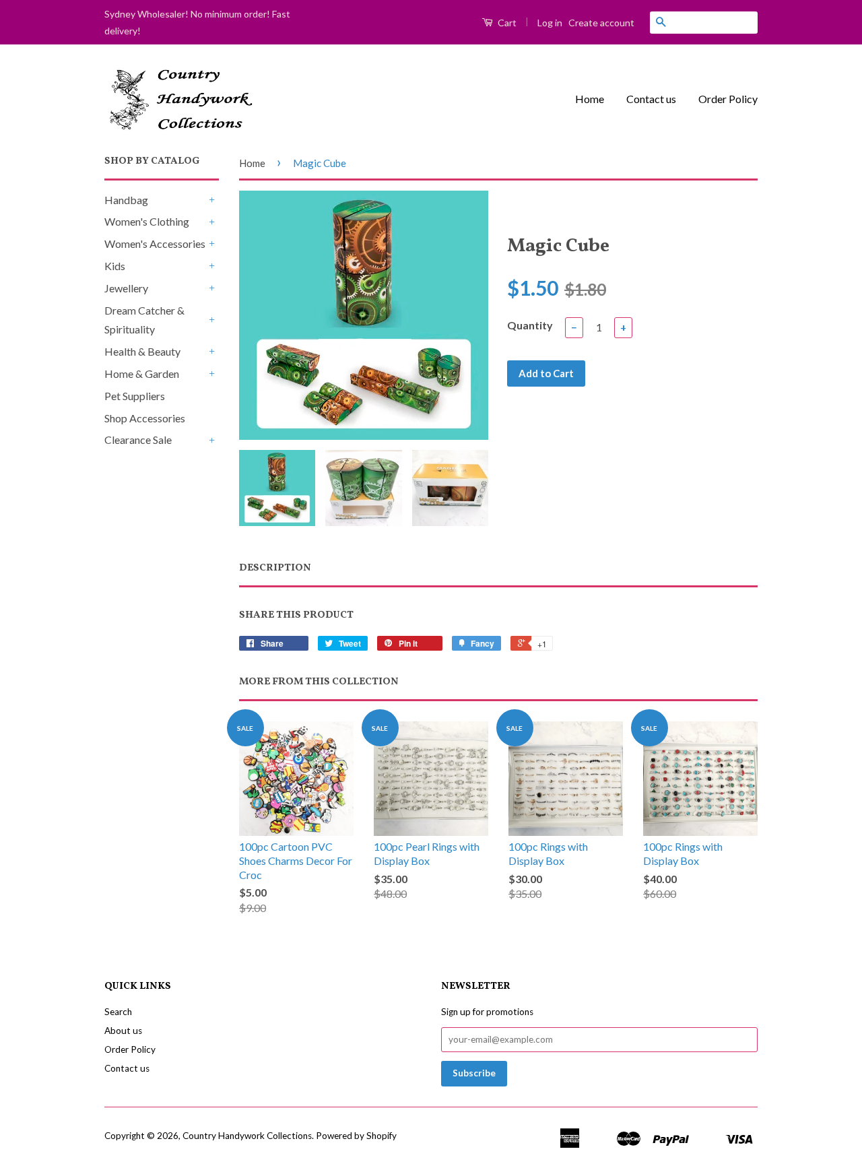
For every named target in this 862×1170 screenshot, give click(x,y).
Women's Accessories (154, 243)
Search (118, 1011)
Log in (549, 22)
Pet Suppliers (134, 395)
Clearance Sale (138, 439)
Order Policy (728, 98)
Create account (601, 22)
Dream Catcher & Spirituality (144, 320)
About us (123, 1030)
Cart (506, 22)
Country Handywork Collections (247, 1135)
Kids (114, 265)
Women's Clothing (146, 221)
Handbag (126, 199)
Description (275, 568)
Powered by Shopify (356, 1135)
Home (589, 98)
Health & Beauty (142, 351)
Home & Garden (141, 373)
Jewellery (126, 288)
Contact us (651, 98)
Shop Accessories (144, 418)
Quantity (530, 325)
